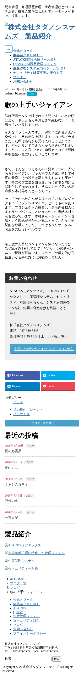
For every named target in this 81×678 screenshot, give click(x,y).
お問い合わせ (23, 629)
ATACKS (19, 608)
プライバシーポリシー (29, 633)
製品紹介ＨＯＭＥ (26, 604)
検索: (8, 658)
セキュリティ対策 (26, 620)
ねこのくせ (21, 414)
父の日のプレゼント (28, 409)
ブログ (32, 93)
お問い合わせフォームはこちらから (44, 349)
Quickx (18, 612)
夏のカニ (11, 467)
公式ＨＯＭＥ (23, 599)
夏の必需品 (13, 451)
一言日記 (11, 517)
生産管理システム (26, 616)
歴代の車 (11, 501)
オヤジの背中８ (16, 484)
